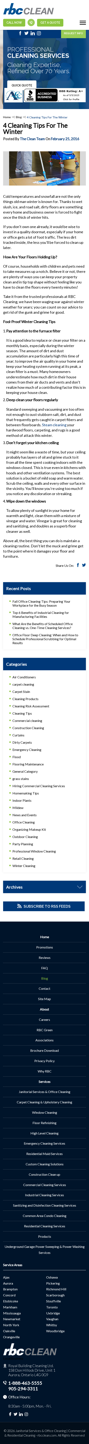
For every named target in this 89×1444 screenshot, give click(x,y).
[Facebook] (20, 34)
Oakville (9, 1331)
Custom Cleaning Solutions (45, 1164)
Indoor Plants (21, 800)
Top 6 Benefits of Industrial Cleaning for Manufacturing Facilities (40, 614)
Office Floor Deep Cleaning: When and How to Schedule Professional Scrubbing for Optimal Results (45, 639)
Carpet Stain (21, 691)
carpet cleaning (23, 684)
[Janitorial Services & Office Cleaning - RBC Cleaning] (28, 14)
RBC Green (45, 1030)
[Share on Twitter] (84, 566)
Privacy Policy (44, 1061)
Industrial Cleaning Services (44, 1195)
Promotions (44, 947)
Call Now (14, 22)
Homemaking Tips (25, 793)
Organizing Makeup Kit (29, 829)
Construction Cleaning (28, 728)
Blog (19, 117)
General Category (25, 771)
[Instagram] (39, 34)
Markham (10, 1307)
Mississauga (12, 1313)
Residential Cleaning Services (44, 1226)
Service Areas (12, 1265)
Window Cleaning (44, 1112)
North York (11, 1325)
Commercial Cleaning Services (44, 1185)
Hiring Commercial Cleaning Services (38, 786)
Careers (44, 1019)
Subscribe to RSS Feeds (47, 906)
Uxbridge (53, 1313)
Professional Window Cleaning (34, 851)
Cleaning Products (25, 699)
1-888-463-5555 (25, 1383)
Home (7, 117)
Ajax (6, 1277)
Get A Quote (50, 22)
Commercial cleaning (27, 721)
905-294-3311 (23, 1388)
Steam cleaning (54, 425)
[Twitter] (26, 34)
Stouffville (53, 1301)
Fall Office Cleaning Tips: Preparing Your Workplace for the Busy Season (41, 603)
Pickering (53, 1283)
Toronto (52, 1307)
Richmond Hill (56, 1289)
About (44, 1009)
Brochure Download (44, 1050)
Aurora (8, 1283)
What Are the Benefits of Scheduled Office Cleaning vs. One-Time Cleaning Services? (42, 626)
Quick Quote (22, 85)
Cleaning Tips (22, 713)
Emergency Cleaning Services (44, 1143)
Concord (9, 1295)
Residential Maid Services (44, 1154)
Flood (16, 757)
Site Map (44, 999)
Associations (44, 1040)
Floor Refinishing (44, 1123)
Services (45, 1081)
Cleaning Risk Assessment (30, 706)
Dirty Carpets (22, 742)
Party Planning (22, 844)
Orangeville (11, 1337)
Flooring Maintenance (28, 764)
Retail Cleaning (23, 858)
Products (44, 1236)
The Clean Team (32, 139)
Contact (44, 988)
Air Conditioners (24, 677)
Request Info (73, 33)
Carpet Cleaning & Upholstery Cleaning (44, 1102)
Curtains (18, 735)
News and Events (24, 815)
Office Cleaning (23, 822)
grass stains (20, 779)
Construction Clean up (44, 1174)
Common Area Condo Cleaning (44, 1216)
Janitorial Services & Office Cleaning (44, 1092)
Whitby (51, 1325)
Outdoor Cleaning (25, 837)
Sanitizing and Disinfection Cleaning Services (44, 1205)
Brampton (10, 1289)
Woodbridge (55, 1331)
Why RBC (45, 1071)
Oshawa (52, 1277)
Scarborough (55, 1295)
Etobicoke (10, 1301)
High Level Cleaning (44, 1133)
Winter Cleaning (23, 866)
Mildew (17, 808)
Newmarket (11, 1319)
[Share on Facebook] (78, 566)
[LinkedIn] (33, 34)
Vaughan (52, 1319)
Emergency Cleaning (26, 750)
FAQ (44, 968)
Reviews (45, 957)
